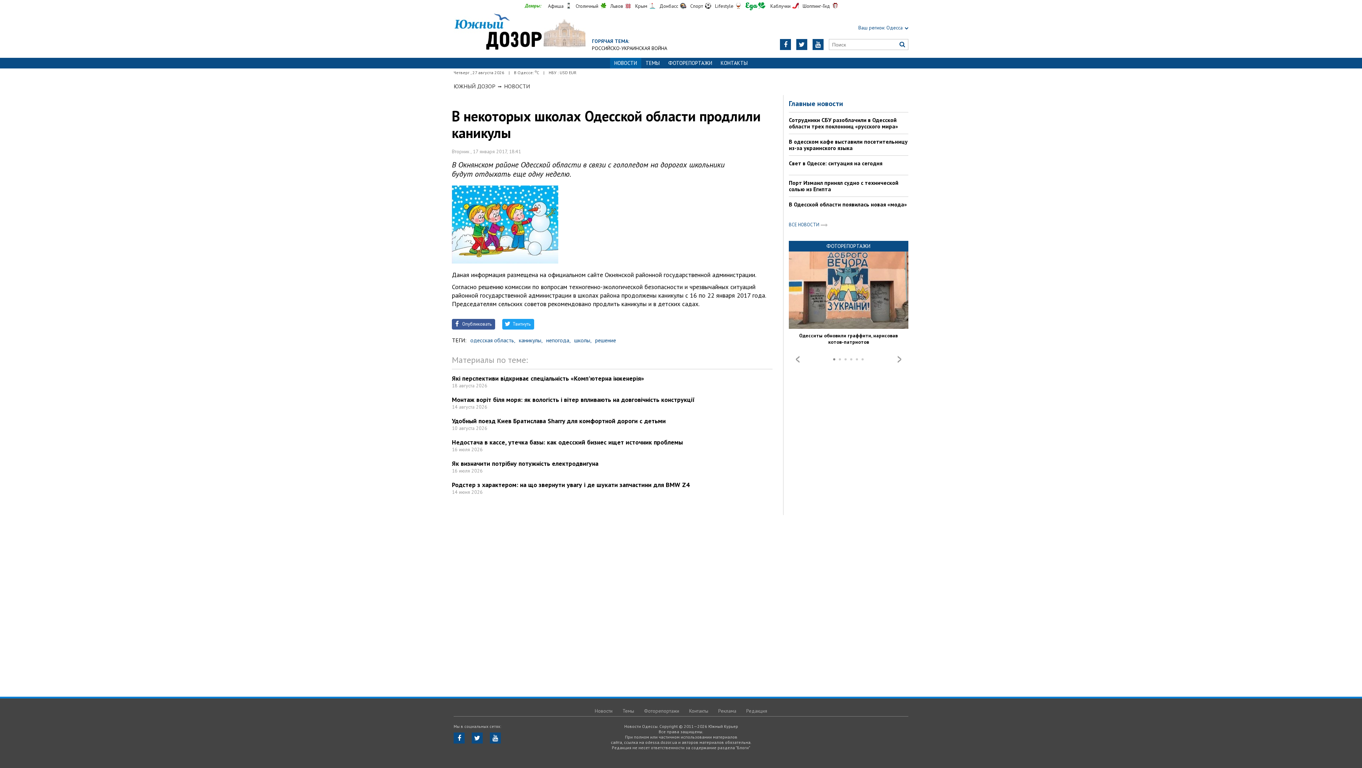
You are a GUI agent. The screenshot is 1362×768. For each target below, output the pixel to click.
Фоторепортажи (690, 63)
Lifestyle (724, 6)
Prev (797, 359)
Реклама (727, 711)
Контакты (734, 63)
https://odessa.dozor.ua (520, 32)
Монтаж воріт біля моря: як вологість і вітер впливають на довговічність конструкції (573, 400)
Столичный (587, 6)
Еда (755, 6)
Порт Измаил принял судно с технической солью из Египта (843, 186)
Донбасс (668, 6)
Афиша (556, 6)
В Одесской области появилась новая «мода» (848, 204)
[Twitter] (801, 44)
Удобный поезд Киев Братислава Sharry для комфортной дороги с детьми (559, 421)
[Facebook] (785, 44)
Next (899, 359)
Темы (653, 63)
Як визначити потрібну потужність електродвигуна (525, 463)
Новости (517, 86)
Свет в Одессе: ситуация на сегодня (835, 163)
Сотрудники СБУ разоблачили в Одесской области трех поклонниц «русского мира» (843, 123)
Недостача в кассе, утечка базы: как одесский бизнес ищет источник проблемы (567, 442)
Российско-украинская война (629, 48)
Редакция (756, 711)
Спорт (696, 6)
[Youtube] (818, 44)
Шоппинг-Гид (816, 6)
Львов (616, 6)
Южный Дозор (474, 86)
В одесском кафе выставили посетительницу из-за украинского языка (848, 144)
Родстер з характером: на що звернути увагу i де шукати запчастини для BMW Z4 (571, 485)
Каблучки (780, 6)
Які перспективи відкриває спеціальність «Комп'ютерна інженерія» (548, 378)
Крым (641, 6)
